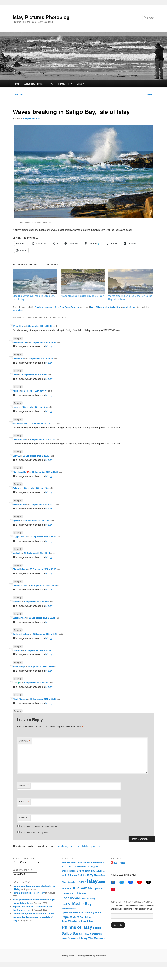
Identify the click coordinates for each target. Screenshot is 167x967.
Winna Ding (18, 325)
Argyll (74, 862)
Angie (15, 390)
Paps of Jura (70, 917)
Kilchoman (82, 888)
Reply (17, 338)
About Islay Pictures (34, 83)
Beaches (39, 307)
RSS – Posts (119, 862)
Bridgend (94, 866)
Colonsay (72, 875)
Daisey (16, 488)
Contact (80, 83)
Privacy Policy (65, 83)
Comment (24, 740)
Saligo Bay (115, 307)
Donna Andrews (20, 585)
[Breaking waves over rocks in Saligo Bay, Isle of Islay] (35, 281)
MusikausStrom (20, 423)
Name (24, 785)
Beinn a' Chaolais (69, 867)
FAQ (51, 83)
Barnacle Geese (95, 862)
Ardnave (66, 862)
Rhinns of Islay (102, 307)
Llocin (15, 407)
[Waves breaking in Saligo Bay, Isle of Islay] (83, 281)
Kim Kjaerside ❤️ (21, 471)
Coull (80, 875)
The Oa (93, 938)
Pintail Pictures (20, 698)
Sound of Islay (78, 938)
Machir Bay (81, 903)
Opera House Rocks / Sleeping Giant (81, 912)
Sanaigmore (96, 933)
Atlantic (81, 862)
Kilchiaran (67, 888)
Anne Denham (19, 439)
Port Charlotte (71, 921)
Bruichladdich (84, 870)
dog (84, 875)
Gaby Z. (16, 455)
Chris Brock (18, 358)
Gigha (64, 882)
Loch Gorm (67, 893)
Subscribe (118, 925)
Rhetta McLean (20, 569)
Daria (15, 374)
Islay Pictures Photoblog (41, 17)
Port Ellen (87, 921)
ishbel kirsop (19, 666)
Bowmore (83, 866)
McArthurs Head (69, 908)
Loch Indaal (71, 897)
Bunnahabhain (98, 871)
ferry (90, 875)
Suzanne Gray (19, 617)
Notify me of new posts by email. (35, 832)
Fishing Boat (99, 875)
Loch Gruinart (80, 893)
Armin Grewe (129, 307)
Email (24, 801)
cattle (64, 875)
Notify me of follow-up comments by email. (39, 826)
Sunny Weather (72, 307)
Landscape (49, 307)
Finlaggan (17, 650)
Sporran (16, 520)
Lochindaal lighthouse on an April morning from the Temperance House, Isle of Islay (33, 917)
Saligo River (84, 934)
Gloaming (72, 882)
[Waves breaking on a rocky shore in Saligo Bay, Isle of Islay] (130, 281)
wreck (101, 938)
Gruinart (81, 882)
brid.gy (49, 346)
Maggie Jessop (20, 536)
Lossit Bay (67, 904)
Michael (16, 601)
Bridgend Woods (69, 870)
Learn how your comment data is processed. (79, 846)
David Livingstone (21, 633)
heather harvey (20, 342)
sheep (64, 938)
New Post (59, 307)
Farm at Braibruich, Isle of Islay (29, 892)
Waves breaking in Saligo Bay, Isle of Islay (82, 295)
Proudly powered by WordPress (91, 955)
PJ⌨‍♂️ (16, 682)
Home (16, 83)
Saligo (97, 928)
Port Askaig (86, 917)
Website (23, 817)
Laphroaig (98, 888)
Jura (101, 882)
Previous (18, 94)
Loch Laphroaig (87, 898)
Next (150, 94)
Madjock (17, 553)
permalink (17, 309)
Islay (92, 307)
